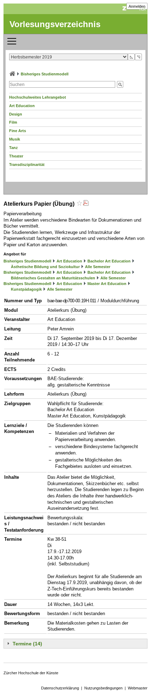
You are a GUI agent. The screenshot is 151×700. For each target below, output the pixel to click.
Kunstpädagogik (26, 289)
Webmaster (137, 688)
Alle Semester (97, 267)
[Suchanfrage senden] (120, 84)
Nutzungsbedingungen (103, 688)
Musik (14, 139)
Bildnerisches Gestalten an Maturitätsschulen (53, 278)
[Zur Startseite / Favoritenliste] (12, 74)
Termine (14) (27, 643)
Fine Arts (17, 131)
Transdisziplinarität (27, 164)
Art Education (22, 106)
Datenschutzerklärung (60, 688)
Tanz (13, 147)
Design (15, 114)
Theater (16, 156)
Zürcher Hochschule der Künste (31, 673)
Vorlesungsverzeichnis (54, 24)
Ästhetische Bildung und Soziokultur (45, 267)
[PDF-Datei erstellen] (85, 204)
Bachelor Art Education (109, 261)
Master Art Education (106, 283)
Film (13, 122)
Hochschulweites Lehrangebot (37, 97)
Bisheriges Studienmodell (44, 74)
